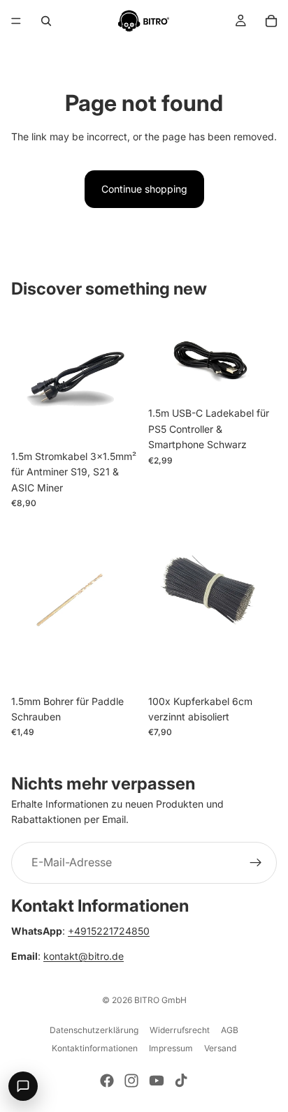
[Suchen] (46, 21)
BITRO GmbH (160, 1000)
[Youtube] (156, 1080)
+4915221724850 (109, 931)
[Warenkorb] (271, 21)
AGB (229, 1030)
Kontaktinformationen (95, 1048)
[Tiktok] (181, 1080)
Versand (220, 1048)
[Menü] (16, 21)
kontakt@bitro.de (83, 957)
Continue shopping (144, 189)
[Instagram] (131, 1080)
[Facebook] (107, 1080)
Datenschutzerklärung (94, 1030)
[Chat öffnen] (23, 1086)
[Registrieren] (256, 862)
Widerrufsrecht (180, 1030)
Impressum (171, 1048)
